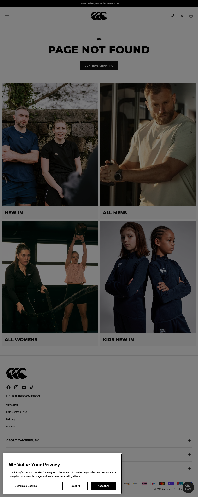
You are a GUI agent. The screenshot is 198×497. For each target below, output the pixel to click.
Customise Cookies (26, 485)
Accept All (103, 485)
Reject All (75, 485)
